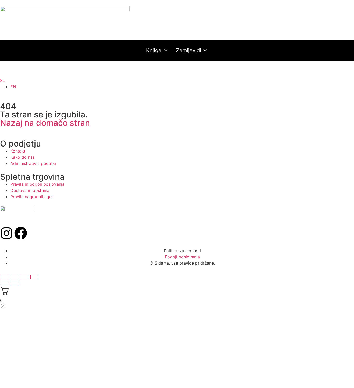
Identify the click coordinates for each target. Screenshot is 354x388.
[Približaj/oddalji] (4, 277)
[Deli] (24, 277)
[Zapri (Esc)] (34, 277)
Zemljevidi (188, 50)
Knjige (153, 50)
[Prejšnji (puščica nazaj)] (4, 284)
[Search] (173, 72)
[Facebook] (20, 233)
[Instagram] (6, 233)
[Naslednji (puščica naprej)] (14, 284)
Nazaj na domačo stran (45, 123)
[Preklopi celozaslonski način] (14, 277)
